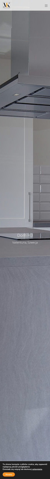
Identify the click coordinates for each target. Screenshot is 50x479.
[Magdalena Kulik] (6, 7)
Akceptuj (8, 474)
